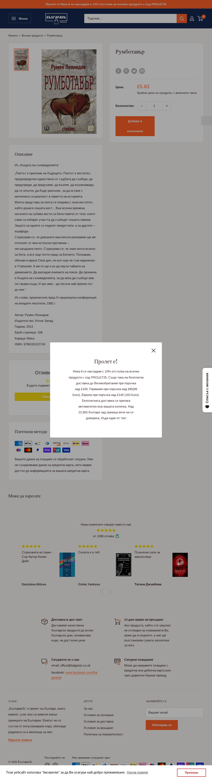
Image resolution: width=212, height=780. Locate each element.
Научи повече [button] (137, 772)
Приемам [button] (191, 772)
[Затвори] (154, 350)
